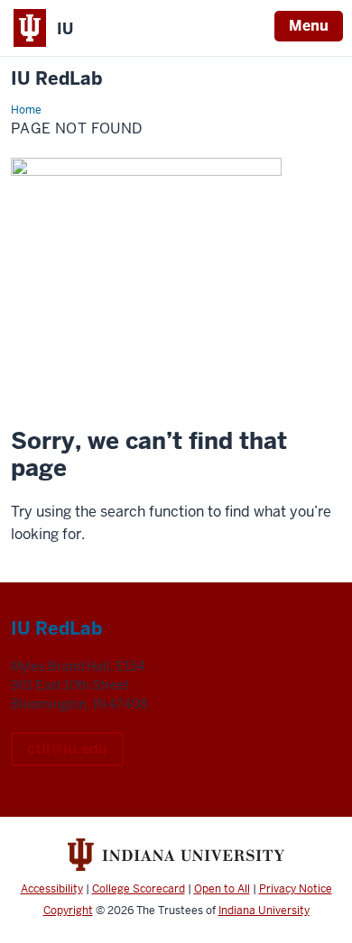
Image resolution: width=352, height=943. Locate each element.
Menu (309, 25)
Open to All (222, 889)
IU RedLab (56, 79)
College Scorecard (138, 889)
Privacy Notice (295, 889)
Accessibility (52, 889)
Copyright (68, 910)
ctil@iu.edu (67, 748)
